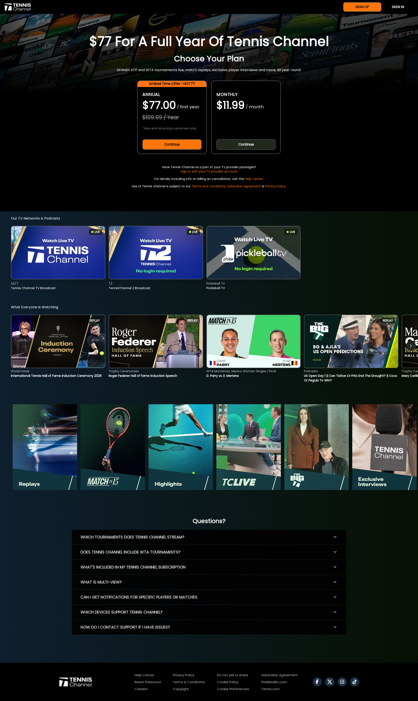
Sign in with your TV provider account (209, 171)
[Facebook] (318, 681)
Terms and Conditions (208, 186)
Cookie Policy (227, 682)
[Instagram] (343, 681)
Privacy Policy (275, 186)
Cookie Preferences (233, 689)
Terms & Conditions (189, 682)
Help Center (254, 179)
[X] (331, 681)
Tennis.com (270, 689)
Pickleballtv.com (274, 682)
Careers (141, 689)
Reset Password (148, 682)
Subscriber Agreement (244, 186)
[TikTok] (355, 681)
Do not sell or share (232, 675)
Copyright (181, 689)
